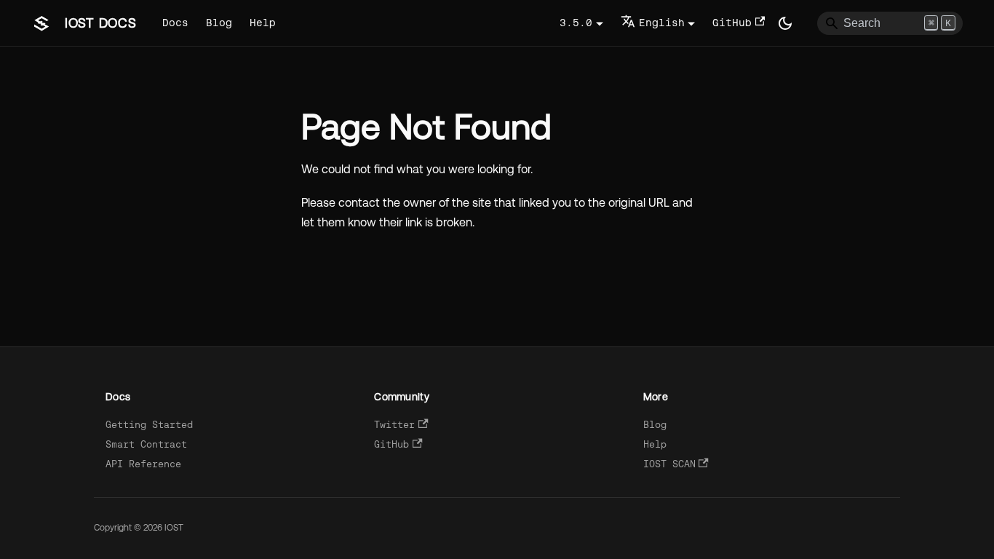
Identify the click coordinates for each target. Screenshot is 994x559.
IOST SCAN (669, 464)
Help (263, 22)
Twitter (394, 424)
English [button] (662, 22)
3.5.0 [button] (576, 22)
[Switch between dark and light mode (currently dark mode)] (785, 23)
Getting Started (149, 424)
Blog (219, 22)
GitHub (732, 22)
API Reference (143, 464)
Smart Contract (146, 444)
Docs (175, 22)
